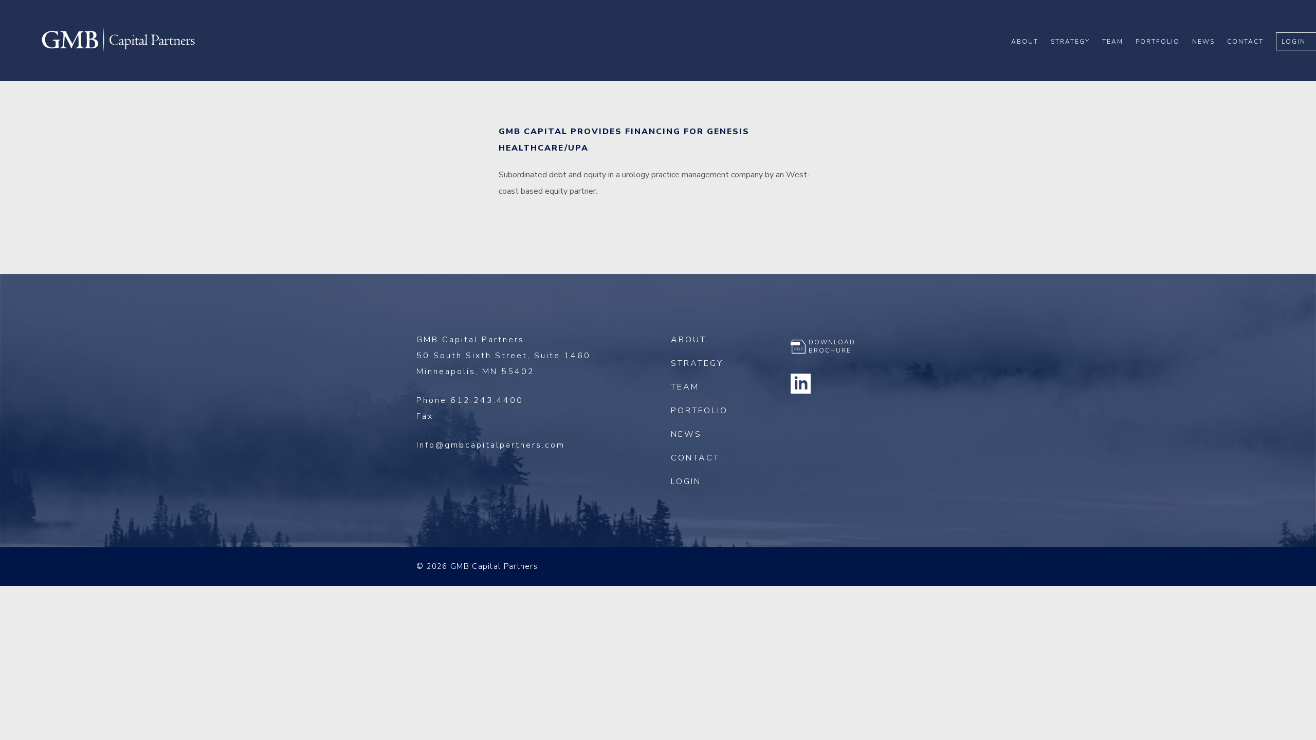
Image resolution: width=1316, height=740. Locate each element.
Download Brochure (832, 346)
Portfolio (1158, 42)
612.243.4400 (486, 400)
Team (1112, 42)
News (1203, 42)
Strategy (1070, 42)
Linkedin (801, 383)
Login (1294, 42)
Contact (1245, 42)
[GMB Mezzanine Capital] (118, 51)
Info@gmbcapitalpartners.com (490, 445)
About (1024, 42)
